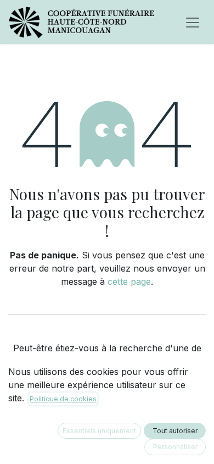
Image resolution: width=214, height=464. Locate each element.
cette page (129, 281)
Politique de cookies (63, 399)
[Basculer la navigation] (192, 22)
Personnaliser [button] (175, 447)
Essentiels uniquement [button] (99, 431)
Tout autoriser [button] (175, 431)
